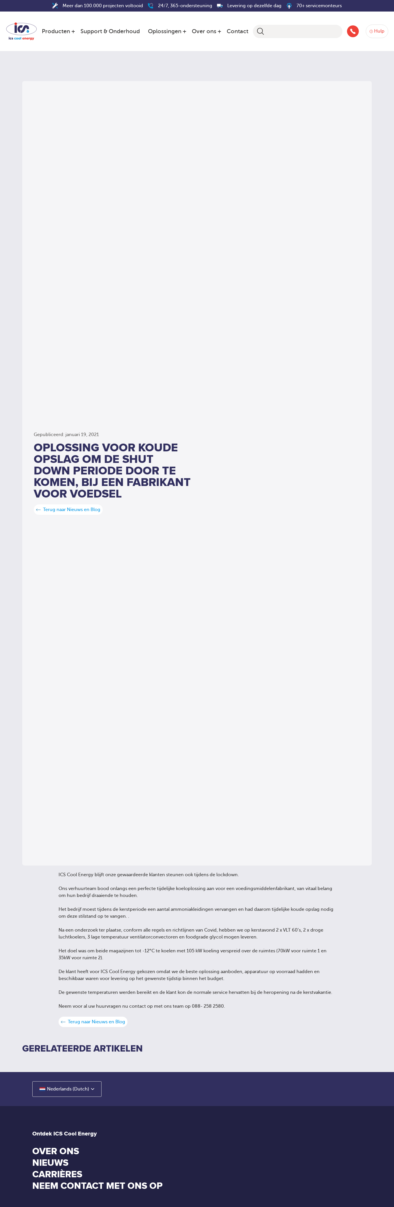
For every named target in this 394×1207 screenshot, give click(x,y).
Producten (56, 31)
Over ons (204, 31)
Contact (237, 31)
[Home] (21, 30)
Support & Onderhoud (110, 31)
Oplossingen (164, 31)
